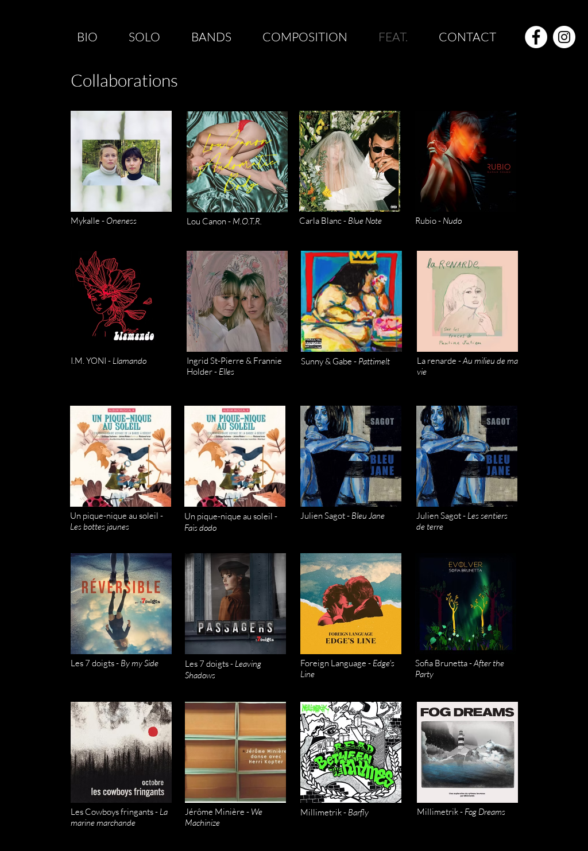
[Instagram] (564, 37)
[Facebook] (536, 37)
